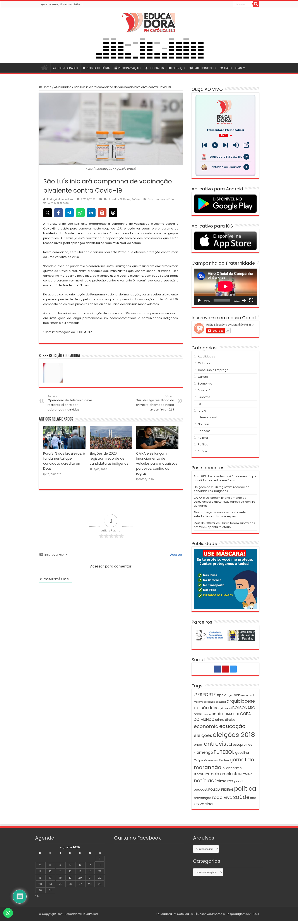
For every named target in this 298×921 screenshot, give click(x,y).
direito (230, 719)
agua (230, 695)
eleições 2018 (234, 734)
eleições (203, 735)
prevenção (202, 797)
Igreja (202, 411)
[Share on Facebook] (58, 212)
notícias (204, 780)
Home (46, 87)
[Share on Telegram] (69, 212)
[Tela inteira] (251, 300)
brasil (198, 714)
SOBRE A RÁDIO (67, 68)
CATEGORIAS (233, 68)
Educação (205, 390)
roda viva (222, 797)
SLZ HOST (252, 914)
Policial (203, 438)
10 (50, 871)
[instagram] (229, 4)
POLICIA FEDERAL (220, 789)
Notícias (125, 199)
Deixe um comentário (161, 199)
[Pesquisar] (256, 4)
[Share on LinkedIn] (91, 212)
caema (207, 714)
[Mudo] (244, 300)
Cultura (203, 377)
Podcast (204, 431)
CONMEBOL (230, 714)
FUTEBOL (224, 751)
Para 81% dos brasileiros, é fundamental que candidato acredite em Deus (225, 478)
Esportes (204, 397)
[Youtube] (225, 4)
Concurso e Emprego (213, 370)
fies (249, 744)
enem (198, 744)
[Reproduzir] (199, 300)
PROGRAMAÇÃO (129, 68)
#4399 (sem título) (44, 67)
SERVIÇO (179, 68)
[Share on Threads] (113, 212)
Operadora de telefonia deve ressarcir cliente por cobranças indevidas (70, 403)
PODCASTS (156, 68)
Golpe (199, 760)
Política (203, 444)
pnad (238, 781)
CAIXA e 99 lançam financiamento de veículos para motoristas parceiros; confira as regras (156, 463)
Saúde (136, 199)
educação (232, 726)
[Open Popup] (246, 145)
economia (206, 726)
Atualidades (62, 87)
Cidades (204, 363)
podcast (201, 789)
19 (70, 878)
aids (237, 695)
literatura (201, 774)
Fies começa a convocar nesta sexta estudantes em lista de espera (220, 514)
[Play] (215, 145)
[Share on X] (47, 212)
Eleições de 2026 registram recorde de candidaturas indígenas (109, 458)
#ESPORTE (205, 695)
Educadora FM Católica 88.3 (175, 914)
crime (219, 719)
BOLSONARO (243, 708)
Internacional (207, 417)
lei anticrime (232, 768)
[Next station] (204, 145)
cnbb (216, 713)
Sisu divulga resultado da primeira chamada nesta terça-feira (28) (155, 403)
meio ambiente (224, 773)
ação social (225, 708)
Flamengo (203, 752)
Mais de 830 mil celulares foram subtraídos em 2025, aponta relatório (224, 525)
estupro (239, 744)
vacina (206, 804)
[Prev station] (225, 145)
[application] (225, 287)
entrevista (218, 744)
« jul (37, 896)
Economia (205, 383)
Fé (199, 404)
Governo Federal (217, 760)
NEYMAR (245, 774)
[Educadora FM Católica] (149, 22)
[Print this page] (102, 212)
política (245, 789)
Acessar (175, 554)
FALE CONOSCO (205, 68)
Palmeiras (223, 781)
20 (80, 878)
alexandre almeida (215, 702)
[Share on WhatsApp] (80, 212)
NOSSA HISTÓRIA (98, 68)
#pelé (221, 695)
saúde (241, 797)
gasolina (242, 752)
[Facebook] (220, 4)
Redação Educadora (60, 199)
